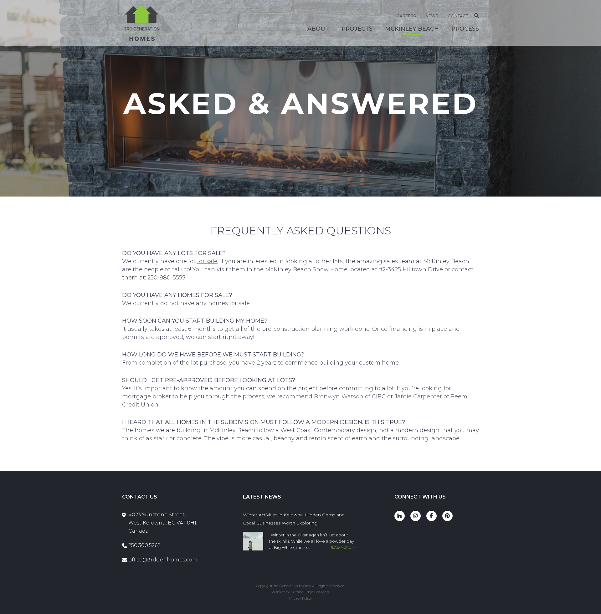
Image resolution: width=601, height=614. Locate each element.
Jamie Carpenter (418, 396)
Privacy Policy (300, 598)
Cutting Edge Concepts (310, 592)
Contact (458, 15)
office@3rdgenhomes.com (163, 560)
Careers (406, 15)
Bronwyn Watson (338, 396)
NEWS (431, 15)
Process (465, 28)
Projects (357, 28)
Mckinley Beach (412, 28)
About (318, 28)
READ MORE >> (343, 547)
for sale (207, 261)
